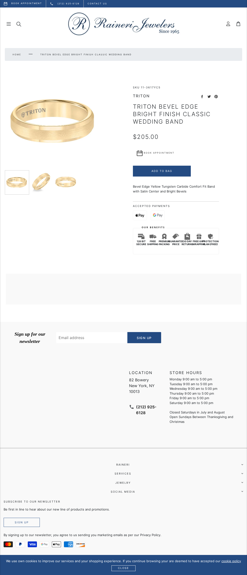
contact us (97, 3)
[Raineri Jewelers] (123, 23)
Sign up (22, 522)
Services (123, 473)
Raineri (123, 464)
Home (17, 54)
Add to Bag (161, 171)
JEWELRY (123, 482)
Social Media (123, 491)
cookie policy (231, 561)
